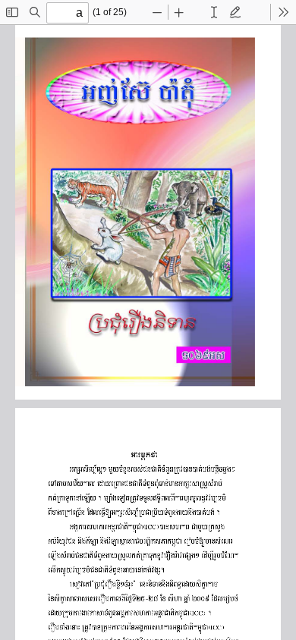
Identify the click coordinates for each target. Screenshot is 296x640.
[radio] (214, 12)
